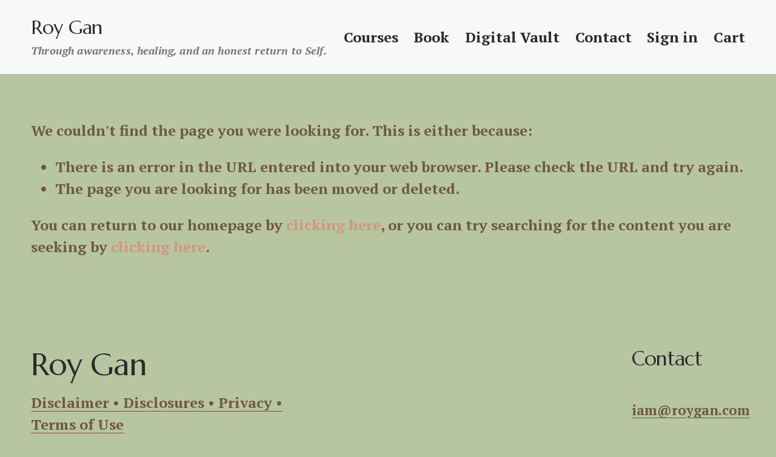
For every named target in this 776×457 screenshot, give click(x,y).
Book (431, 37)
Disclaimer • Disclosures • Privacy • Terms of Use (157, 413)
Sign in (672, 37)
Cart (729, 37)
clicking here (333, 225)
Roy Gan (66, 27)
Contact (603, 37)
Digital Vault (512, 37)
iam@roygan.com (691, 410)
